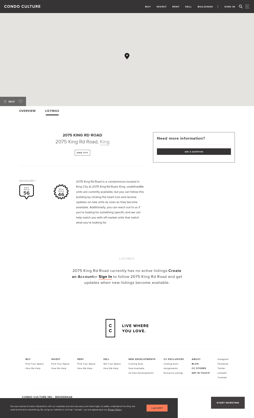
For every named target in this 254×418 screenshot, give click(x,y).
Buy (148, 6)
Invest (162, 6)
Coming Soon (135, 363)
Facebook (223, 363)
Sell (188, 6)
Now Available (136, 368)
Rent (176, 6)
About (196, 359)
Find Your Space (34, 363)
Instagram (223, 359)
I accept (157, 408)
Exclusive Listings (173, 372)
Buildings (205, 6)
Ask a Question (194, 152)
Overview (27, 110)
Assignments (171, 368)
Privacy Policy (115, 409)
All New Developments (141, 372)
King (105, 141)
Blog (195, 363)
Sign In (229, 6)
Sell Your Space (112, 363)
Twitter (221, 368)
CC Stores (199, 368)
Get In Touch (201, 373)
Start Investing (228, 402)
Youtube (222, 377)
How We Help (33, 368)
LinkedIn (222, 372)
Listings (52, 110)
